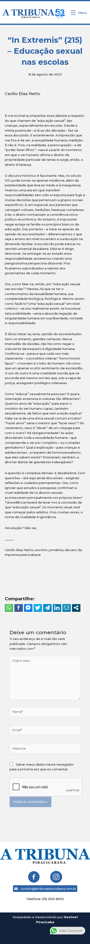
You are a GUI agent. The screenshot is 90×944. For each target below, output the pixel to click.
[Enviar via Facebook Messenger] (28, 607)
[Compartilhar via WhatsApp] (9, 607)
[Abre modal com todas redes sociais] (76, 607)
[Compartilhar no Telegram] (47, 607)
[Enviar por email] (66, 607)
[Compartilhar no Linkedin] (57, 607)
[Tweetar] (38, 607)
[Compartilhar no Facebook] (18, 607)
